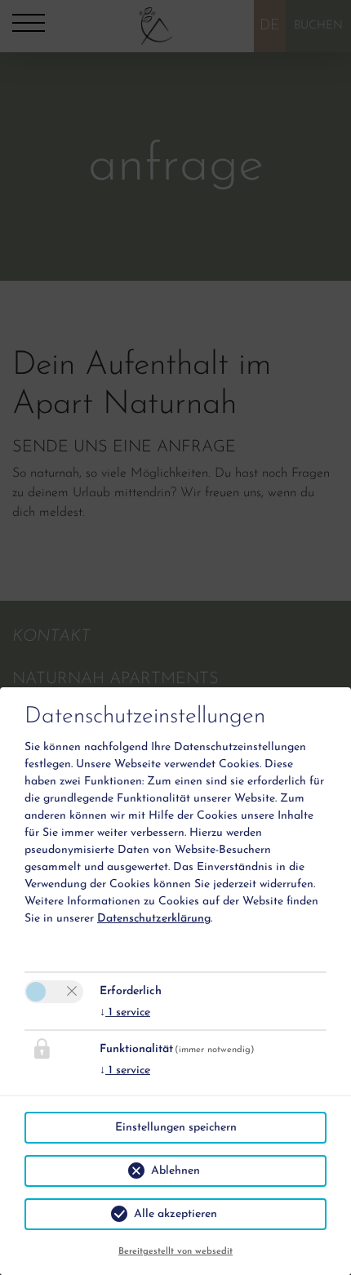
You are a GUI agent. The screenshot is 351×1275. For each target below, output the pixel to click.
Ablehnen (175, 1171)
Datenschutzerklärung (154, 919)
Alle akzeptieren (175, 1214)
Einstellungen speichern (176, 1128)
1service (125, 1012)
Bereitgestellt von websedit (175, 1251)
